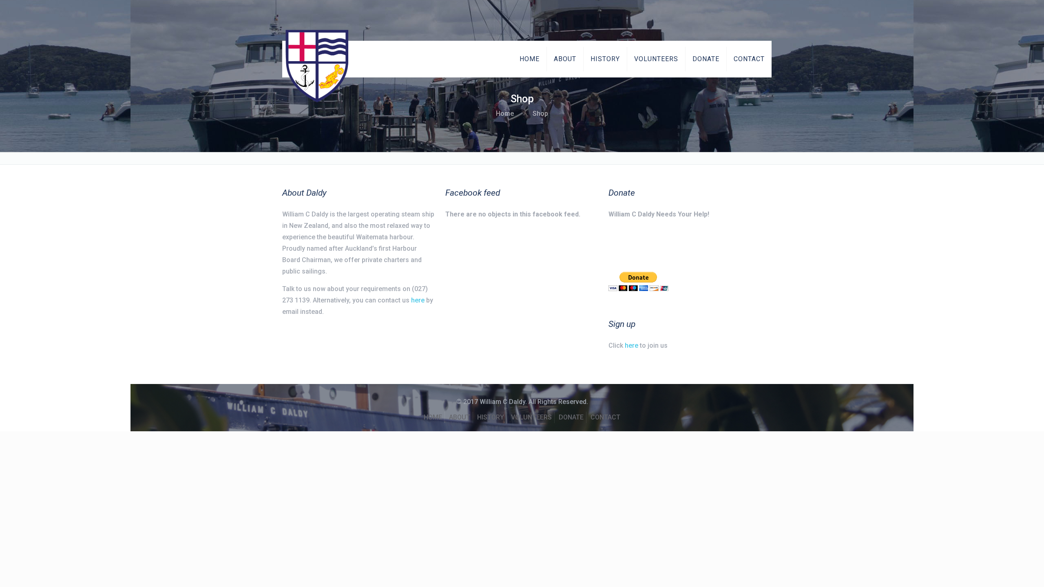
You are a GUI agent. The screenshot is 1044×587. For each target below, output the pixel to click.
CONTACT (605, 417)
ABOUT (459, 417)
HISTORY (490, 417)
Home (505, 113)
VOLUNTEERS (531, 417)
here (418, 300)
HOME (433, 417)
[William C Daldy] (317, 66)
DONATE (571, 417)
